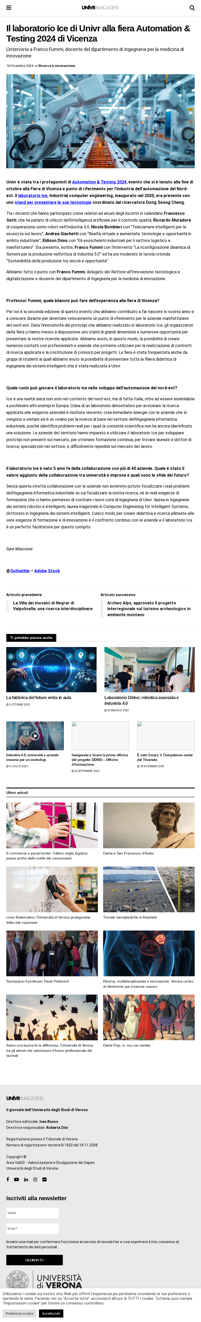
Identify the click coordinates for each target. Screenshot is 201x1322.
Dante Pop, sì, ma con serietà (126, 1045)
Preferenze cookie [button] (19, 1313)
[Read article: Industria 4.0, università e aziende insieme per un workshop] (35, 735)
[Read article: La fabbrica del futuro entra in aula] (51, 669)
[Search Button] (192, 8)
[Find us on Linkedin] (26, 1180)
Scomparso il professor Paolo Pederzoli (37, 981)
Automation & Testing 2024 (99, 182)
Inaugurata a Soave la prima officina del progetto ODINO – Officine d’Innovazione (100, 759)
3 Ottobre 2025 (19, 704)
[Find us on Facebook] (7, 1180)
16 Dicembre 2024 (20, 66)
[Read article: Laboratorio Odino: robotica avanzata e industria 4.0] (149, 669)
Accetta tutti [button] (51, 1313)
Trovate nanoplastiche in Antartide (130, 917)
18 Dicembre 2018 (151, 766)
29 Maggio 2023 (118, 710)
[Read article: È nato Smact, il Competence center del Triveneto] (166, 735)
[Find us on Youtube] (16, 1180)
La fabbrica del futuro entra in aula (38, 697)
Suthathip (20, 570)
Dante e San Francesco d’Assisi (128, 853)
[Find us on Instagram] (35, 1180)
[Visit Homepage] (100, 8)
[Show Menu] (8, 8)
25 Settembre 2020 (86, 771)
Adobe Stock (47, 570)
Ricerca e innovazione (56, 66)
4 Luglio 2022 (18, 766)
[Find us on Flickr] (44, 1180)
